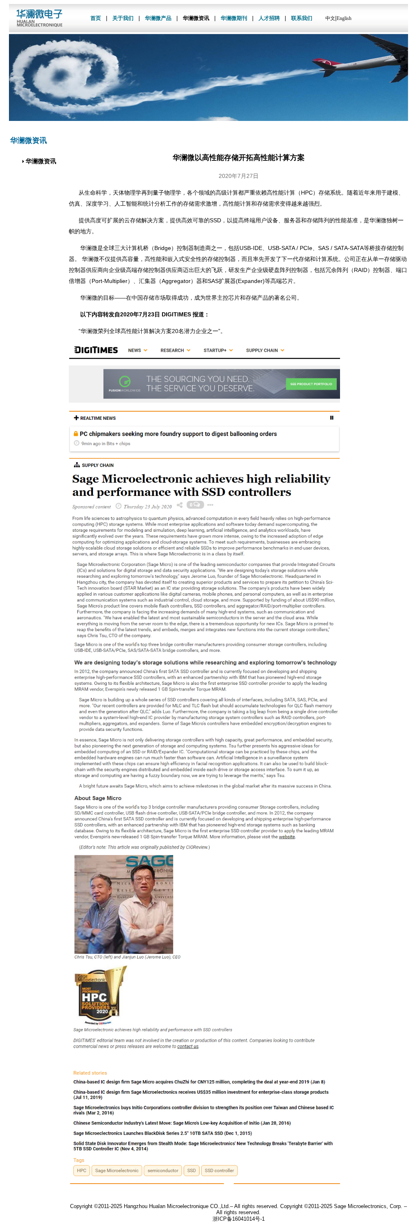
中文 (330, 18)
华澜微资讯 (196, 18)
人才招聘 (269, 18)
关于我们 (123, 18)
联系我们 (301, 18)
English (344, 18)
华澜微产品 (158, 18)
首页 (95, 18)
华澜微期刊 (234, 18)
